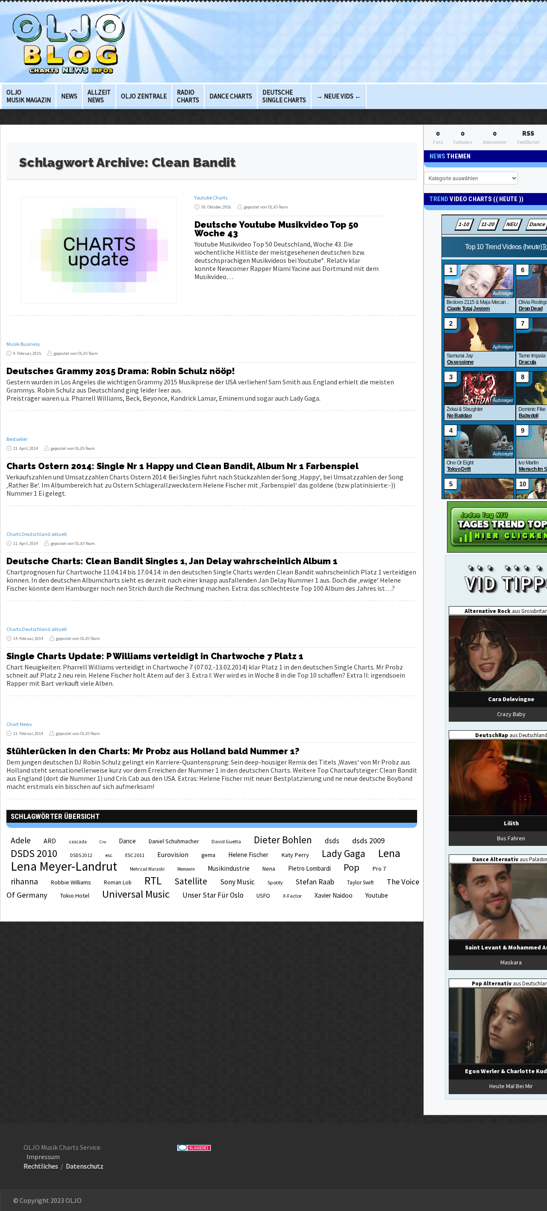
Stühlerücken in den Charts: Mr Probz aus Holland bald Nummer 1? (153, 751)
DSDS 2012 (81, 855)
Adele (21, 840)
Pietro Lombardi (309, 868)
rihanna (24, 881)
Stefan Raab (315, 882)
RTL (153, 880)
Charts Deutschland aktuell (36, 534)
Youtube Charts (210, 197)
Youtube (376, 895)
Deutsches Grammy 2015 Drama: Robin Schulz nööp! (120, 371)
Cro (103, 842)
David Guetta (226, 841)
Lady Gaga (343, 853)
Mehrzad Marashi (147, 869)
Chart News (19, 724)
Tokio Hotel (74, 895)
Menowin (186, 869)
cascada (78, 842)
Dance (127, 841)
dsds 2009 (368, 840)
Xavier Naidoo (334, 895)
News (69, 96)
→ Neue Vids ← (338, 96)
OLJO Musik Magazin (28, 96)
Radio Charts (188, 96)
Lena (389, 853)
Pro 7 (379, 868)
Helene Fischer (248, 855)
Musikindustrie (229, 868)
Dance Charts (230, 96)
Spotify (275, 882)
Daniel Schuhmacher (174, 841)
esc (108, 854)
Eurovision (172, 854)
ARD (50, 840)
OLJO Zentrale (144, 96)
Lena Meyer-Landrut (64, 866)
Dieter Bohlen (283, 839)
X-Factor (292, 896)
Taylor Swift (360, 882)
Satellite (190, 881)
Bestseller (16, 439)
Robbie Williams (71, 882)
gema (208, 855)
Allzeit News (99, 96)
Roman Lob (118, 882)
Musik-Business (23, 344)
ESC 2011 (134, 855)
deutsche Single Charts (284, 96)
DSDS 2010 (34, 853)
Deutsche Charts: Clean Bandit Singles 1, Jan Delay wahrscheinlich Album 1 (172, 561)
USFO (263, 895)
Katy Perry (295, 855)
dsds (332, 840)
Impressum (43, 1156)
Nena (268, 868)
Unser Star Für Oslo (213, 895)
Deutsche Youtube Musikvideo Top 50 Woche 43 (276, 229)
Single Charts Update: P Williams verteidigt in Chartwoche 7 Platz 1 (154, 656)
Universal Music (136, 894)
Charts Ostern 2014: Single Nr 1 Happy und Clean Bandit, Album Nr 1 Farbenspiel (182, 466)
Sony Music (237, 882)
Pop (351, 867)
